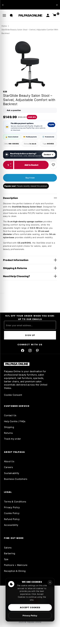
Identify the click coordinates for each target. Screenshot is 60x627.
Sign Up (30, 335)
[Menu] (4, 15)
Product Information (15, 260)
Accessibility (11, 525)
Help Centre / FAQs (14, 421)
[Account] (48, 15)
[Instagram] (30, 350)
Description (10, 197)
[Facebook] (22, 350)
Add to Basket (31, 165)
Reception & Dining (15, 571)
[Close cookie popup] (50, 582)
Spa (6, 559)
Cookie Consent (13, 394)
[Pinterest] (37, 350)
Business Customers (15, 479)
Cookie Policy (11, 513)
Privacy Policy (12, 507)
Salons (8, 547)
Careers (8, 467)
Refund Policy (12, 519)
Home (4, 26)
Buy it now (30, 178)
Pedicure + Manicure (16, 565)
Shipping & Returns (15, 268)
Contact (48, 154)
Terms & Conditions (15, 501)
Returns (8, 433)
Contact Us (10, 415)
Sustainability (11, 473)
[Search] (11, 15)
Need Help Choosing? (16, 276)
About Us (9, 461)
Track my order (12, 438)
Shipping (9, 427)
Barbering (9, 553)
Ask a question (14, 110)
